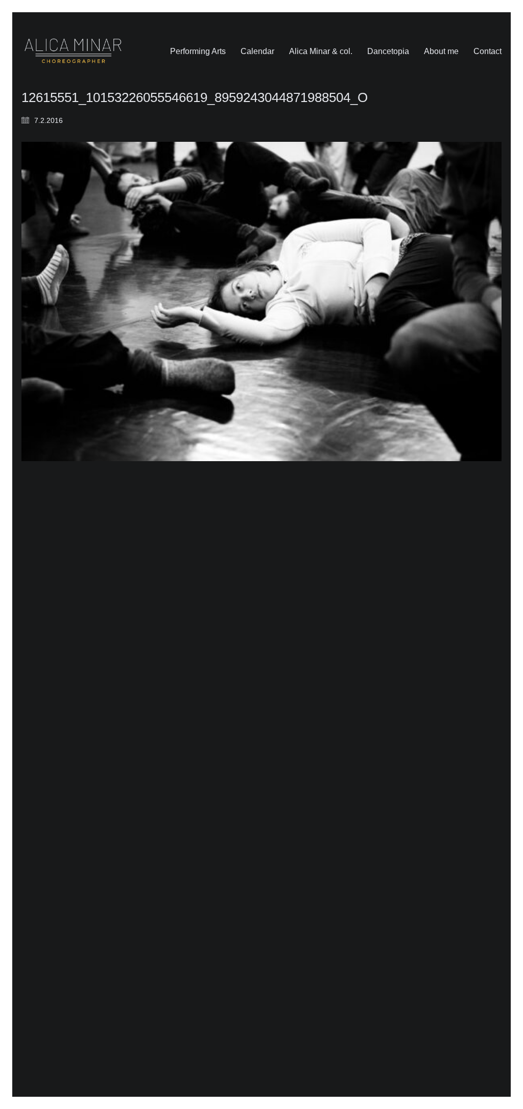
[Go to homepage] (73, 51)
